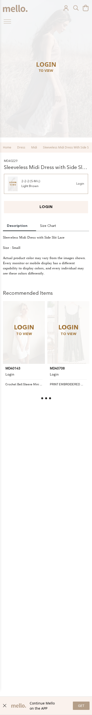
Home (7, 147)
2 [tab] (46, 398)
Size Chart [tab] (48, 226)
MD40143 (12, 368)
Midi (34, 147)
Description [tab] (17, 226)
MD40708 (57, 368)
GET (81, 705)
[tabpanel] (24, 349)
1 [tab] (42, 398)
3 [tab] (50, 398)
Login (80, 183)
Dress (21, 147)
